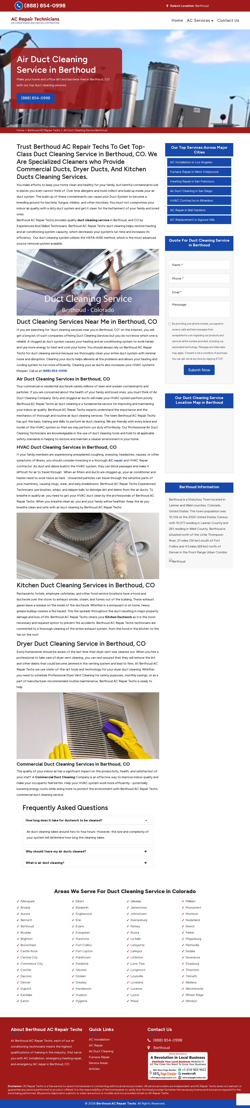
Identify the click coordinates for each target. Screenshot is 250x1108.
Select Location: (182, 5)
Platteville (192, 945)
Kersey (135, 926)
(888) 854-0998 (45, 5)
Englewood (84, 914)
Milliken (191, 901)
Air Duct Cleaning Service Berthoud (85, 130)
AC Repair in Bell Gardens (187, 210)
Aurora (25, 914)
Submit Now (199, 370)
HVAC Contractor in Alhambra (191, 200)
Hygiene (81, 1001)
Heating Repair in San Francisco (192, 181)
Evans (80, 926)
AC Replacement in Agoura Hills (192, 220)
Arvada (25, 907)
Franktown (83, 957)
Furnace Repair (99, 1057)
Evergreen (83, 932)
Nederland (193, 920)
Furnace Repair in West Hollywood (194, 172)
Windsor (191, 1001)
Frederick (82, 963)
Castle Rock (29, 951)
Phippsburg (193, 939)
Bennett (26, 920)
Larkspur (136, 951)
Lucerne (136, 988)
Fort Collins (84, 945)
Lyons (134, 995)
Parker (190, 932)
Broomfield (28, 945)
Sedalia (190, 951)
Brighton (27, 939)
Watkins (191, 982)
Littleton (136, 957)
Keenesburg (138, 920)
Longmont (137, 970)
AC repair (115, 460)
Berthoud (27, 926)
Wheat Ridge (195, 995)
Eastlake (26, 995)
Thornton (192, 970)
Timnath (191, 976)
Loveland (136, 982)
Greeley (81, 982)
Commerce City (32, 963)
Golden (81, 976)
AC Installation (99, 1039)
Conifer (26, 970)
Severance (193, 957)
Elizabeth (82, 907)
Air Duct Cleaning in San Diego (191, 191)
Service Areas (98, 1063)
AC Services (198, 20)
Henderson (83, 988)
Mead (134, 1001)
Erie (78, 920)
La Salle (135, 939)
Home (177, 20)
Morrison (192, 914)
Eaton (25, 1001)
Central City (29, 957)
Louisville (136, 976)
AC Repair (96, 1045)
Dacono (26, 976)
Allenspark (28, 901)
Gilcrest (81, 970)
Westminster (195, 988)
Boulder (26, 932)
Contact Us (228, 20)
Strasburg (192, 963)
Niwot (190, 926)
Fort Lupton (84, 951)
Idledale (135, 901)
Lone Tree (137, 963)
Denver (25, 982)
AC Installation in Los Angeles (191, 162)
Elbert (80, 901)
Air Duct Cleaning (101, 1051)
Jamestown (138, 907)
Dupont (26, 988)
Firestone (82, 939)
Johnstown (138, 914)
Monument (193, 907)
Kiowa (134, 932)
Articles (94, 1069)
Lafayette (137, 945)
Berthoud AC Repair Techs (44, 130)
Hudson (81, 995)
